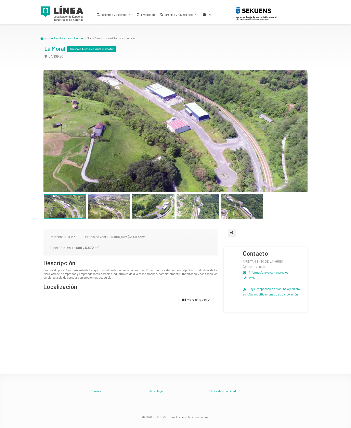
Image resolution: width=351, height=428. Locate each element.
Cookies (96, 391)
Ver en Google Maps (198, 300)
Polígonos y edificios (113, 14)
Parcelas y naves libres (178, 14)
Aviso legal (156, 391)
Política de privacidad (222, 391)
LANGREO (55, 56)
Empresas (147, 14)
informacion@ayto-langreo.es (268, 272)
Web (251, 278)
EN (208, 14)
